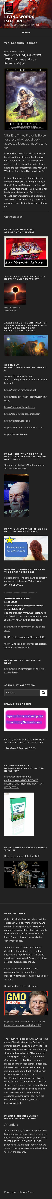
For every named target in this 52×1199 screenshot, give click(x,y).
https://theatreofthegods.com (19, 407)
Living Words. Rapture (20, 19)
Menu (27, 32)
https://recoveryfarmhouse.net (20, 390)
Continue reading (13, 217)
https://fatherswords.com (17, 421)
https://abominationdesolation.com (22, 414)
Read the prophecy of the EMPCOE (22, 856)
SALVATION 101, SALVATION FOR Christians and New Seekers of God (23, 59)
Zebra (7, 647)
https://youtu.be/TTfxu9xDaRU (29, 637)
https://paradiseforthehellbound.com (23, 397)
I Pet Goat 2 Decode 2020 (20, 748)
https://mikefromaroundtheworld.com (23, 427)
